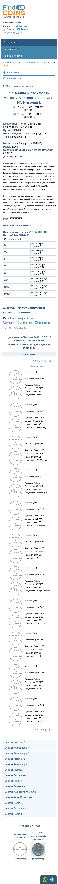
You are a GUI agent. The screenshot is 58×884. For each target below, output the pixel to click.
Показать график (29, 354)
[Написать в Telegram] (51, 879)
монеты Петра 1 (13, 814)
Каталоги (7, 62)
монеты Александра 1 (17, 764)
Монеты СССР (14, 78)
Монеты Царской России (27, 62)
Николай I (47, 62)
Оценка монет (11, 49)
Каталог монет (11, 42)
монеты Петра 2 (13, 803)
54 (49, 361)
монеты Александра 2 (17, 753)
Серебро (7, 65)
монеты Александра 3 (17, 747)
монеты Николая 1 (15, 759)
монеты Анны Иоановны (18, 797)
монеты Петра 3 (13, 781)
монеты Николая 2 (15, 742)
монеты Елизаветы (15, 786)
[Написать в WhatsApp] (45, 879)
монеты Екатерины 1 (16, 808)
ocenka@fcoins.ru (18, 26)
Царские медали (12, 56)
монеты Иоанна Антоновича (20, 792)
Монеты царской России (19, 86)
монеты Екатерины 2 (16, 775)
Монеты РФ (12, 72)
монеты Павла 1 (14, 770)
